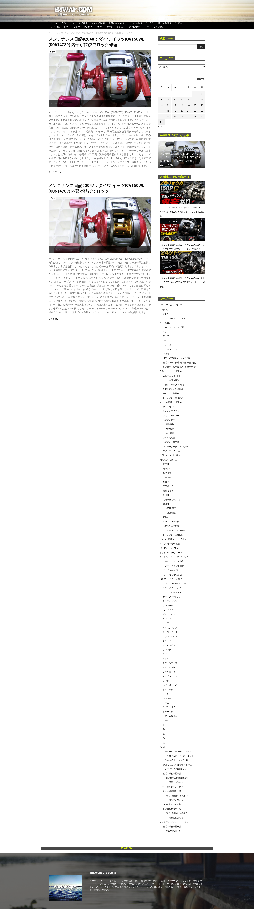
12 (175, 105)
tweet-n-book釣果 (171, 521)
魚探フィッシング (171, 601)
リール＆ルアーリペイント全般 (177, 751)
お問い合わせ (136, 26)
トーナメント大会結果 (173, 397)
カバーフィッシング (172, 587)
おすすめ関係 (98, 23)
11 (168, 105)
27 (182, 116)
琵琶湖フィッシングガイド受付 (174, 822)
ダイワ (52, 52)
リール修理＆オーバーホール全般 (178, 755)
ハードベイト (169, 610)
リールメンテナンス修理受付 (173, 769)
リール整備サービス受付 (170, 23)
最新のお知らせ (116, 23)
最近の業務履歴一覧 (172, 773)
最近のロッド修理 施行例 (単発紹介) (179, 362)
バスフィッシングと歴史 (171, 579)
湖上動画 (170, 433)
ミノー (166, 654)
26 (175, 116)
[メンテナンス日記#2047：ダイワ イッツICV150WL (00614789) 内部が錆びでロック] (100, 225)
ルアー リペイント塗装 (173, 565)
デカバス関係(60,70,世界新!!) (173, 539)
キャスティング (170, 627)
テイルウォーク (170, 349)
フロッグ (167, 649)
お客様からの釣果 (171, 526)
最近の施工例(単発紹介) (177, 777)
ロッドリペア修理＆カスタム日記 (175, 358)
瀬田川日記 (171, 508)
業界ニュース (68, 23)
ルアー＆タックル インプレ (175, 446)
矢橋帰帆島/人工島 (171, 499)
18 (168, 110)
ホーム (54, 23)
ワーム (166, 702)
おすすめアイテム (171, 411)
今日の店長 (165, 322)
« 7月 (160, 126)
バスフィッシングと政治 (171, 574)
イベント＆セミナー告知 (174, 318)
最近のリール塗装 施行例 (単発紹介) (179, 366)
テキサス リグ (169, 671)
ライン (166, 693)
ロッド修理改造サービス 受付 (65, 26)
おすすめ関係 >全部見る (171, 402)
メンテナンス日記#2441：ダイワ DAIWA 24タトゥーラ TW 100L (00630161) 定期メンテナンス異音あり (182, 282)
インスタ (120, 26)
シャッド (167, 640)
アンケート (168, 313)
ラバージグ (168, 711)
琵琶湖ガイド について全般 (175, 760)
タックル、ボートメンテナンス (174, 556)
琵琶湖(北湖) (168, 486)
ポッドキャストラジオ (170, 548)
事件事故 (170, 424)
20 (182, 110)
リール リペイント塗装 (173, 561)
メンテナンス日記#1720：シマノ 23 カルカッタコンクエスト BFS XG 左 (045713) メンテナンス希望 (181, 157)
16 (202, 105)
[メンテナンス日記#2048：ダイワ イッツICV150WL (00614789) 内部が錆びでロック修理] (100, 78)
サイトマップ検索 (155, 26)
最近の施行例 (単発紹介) (177, 795)
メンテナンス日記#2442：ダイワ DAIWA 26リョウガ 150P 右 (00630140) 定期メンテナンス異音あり (182, 212)
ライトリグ (168, 689)
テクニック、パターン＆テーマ (174, 583)
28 (188, 116)
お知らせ (164, 309)
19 (175, 110)
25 (168, 116)
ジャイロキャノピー (172, 570)
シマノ (166, 340)
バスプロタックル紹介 (170, 543)
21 (188, 110)
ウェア (166, 623)
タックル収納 (169, 667)
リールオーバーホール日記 (172, 327)
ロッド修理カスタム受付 (171, 804)
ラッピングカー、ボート (171, 552)
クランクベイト (170, 636)
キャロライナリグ (171, 632)
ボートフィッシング (172, 596)
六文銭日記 (171, 512)
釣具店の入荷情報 (171, 393)
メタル (166, 658)
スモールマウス (170, 663)
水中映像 (170, 428)
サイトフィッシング (172, 592)
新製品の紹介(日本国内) (173, 384)
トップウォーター (171, 676)
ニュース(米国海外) (171, 380)
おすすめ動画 (169, 419)
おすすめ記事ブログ (172, 442)
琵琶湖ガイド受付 (93, 26)
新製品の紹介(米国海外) (173, 389)
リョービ (167, 344)
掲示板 (109, 26)
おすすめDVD (169, 406)
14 (188, 105)
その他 (166, 353)
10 (161, 105)
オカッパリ (168, 605)
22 (195, 110)
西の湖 (166, 481)
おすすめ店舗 (169, 437)
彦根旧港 (167, 473)
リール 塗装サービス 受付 (141, 23)
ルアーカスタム (170, 716)
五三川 (166, 464)
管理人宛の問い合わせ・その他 (177, 764)
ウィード (167, 618)
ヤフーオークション (172, 450)
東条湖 (166, 517)
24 (161, 116)
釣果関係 (83, 23)
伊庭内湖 (167, 477)
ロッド (166, 724)
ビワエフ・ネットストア (171, 305)
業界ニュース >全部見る (171, 371)
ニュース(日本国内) (171, 375)
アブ (165, 331)
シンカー (167, 698)
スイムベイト (169, 645)
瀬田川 (166, 503)
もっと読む (54, 172)
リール (166, 720)
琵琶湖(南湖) (168, 490)
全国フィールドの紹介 (170, 455)
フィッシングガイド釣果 (174, 530)
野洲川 (166, 495)
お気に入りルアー (171, 415)
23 (202, 110)
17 (161, 110)
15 (195, 105)
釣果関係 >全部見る (169, 459)
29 (195, 116)
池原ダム (167, 468)
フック (166, 680)
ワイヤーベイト (170, 707)
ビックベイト (169, 614)
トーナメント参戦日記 (173, 534)
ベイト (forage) (170, 685)
